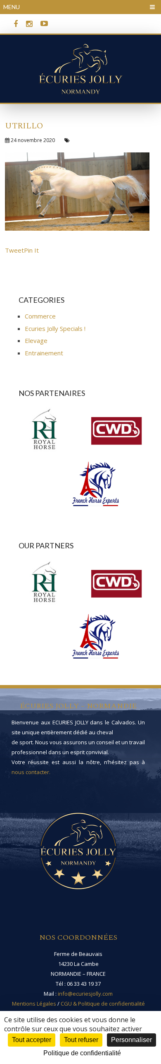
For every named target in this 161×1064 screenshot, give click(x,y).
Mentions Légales (34, 1003)
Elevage (36, 340)
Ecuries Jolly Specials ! (55, 328)
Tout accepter (31, 1039)
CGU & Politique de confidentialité (103, 1003)
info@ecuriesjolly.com (85, 993)
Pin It (31, 250)
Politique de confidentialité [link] (82, 1053)
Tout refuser (81, 1039)
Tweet (14, 250)
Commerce (40, 316)
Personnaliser (131, 1039)
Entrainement (44, 353)
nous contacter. (31, 772)
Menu (11, 6)
